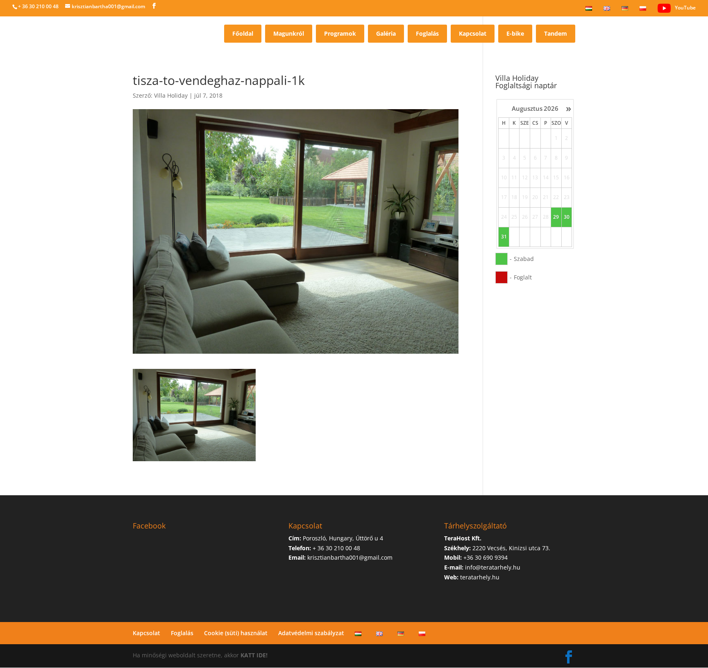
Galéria (386, 33)
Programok (340, 33)
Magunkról (288, 33)
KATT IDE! (254, 655)
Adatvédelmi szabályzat (311, 633)
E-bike (515, 33)
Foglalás (427, 33)
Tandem (555, 33)
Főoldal (242, 33)
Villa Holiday (171, 95)
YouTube (685, 7)
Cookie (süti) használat (236, 633)
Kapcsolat (472, 33)
